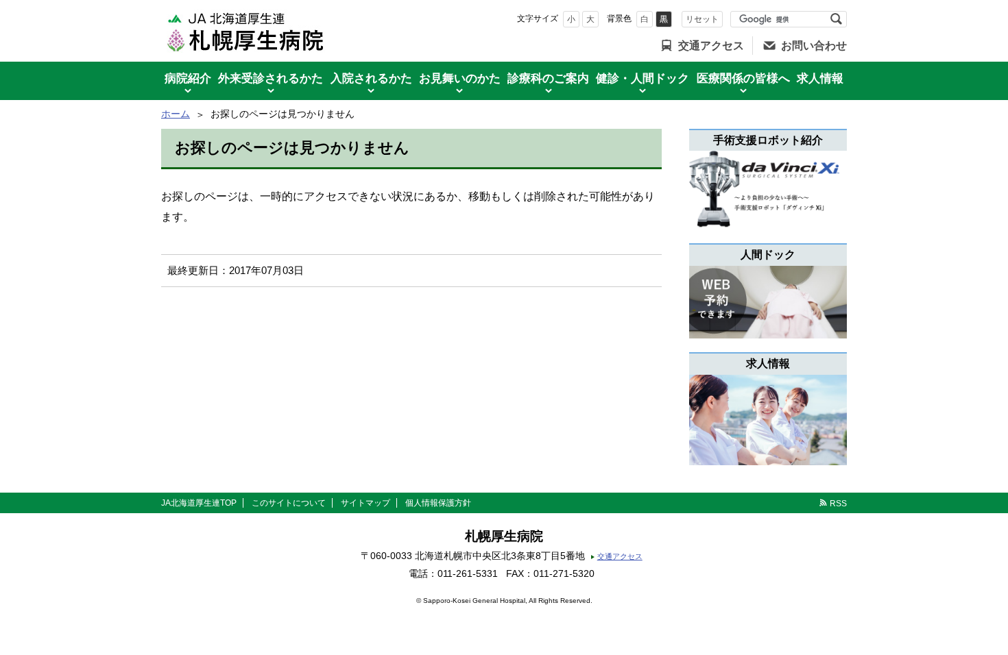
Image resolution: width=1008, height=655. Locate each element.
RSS (838, 503)
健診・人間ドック (642, 78)
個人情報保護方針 (438, 503)
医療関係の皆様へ (743, 78)
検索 (836, 19)
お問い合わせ (814, 45)
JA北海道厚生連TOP (199, 503)
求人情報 (820, 78)
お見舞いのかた (460, 78)
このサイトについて (289, 503)
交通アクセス (711, 45)
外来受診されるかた (270, 78)
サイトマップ (365, 503)
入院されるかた (371, 78)
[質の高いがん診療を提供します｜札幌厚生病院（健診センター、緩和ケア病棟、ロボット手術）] (246, 31)
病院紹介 (188, 78)
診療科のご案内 (548, 78)
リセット (702, 19)
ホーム (175, 113)
